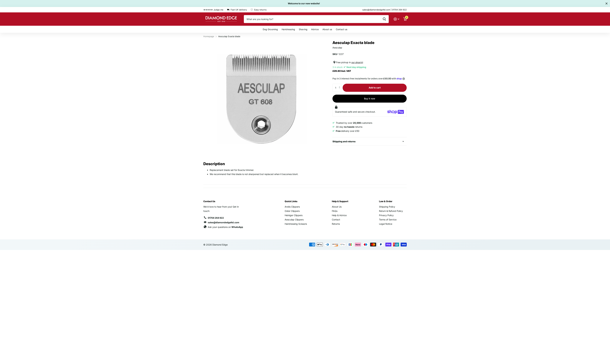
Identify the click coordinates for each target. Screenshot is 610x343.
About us (327, 29)
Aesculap (337, 47)
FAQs (334, 211)
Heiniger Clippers (293, 215)
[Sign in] (396, 19)
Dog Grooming (270, 29)
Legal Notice (385, 223)
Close (606, 3)
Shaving (303, 29)
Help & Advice (339, 215)
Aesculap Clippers (294, 219)
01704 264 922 (216, 217)
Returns (336, 223)
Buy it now (369, 98)
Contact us (341, 29)
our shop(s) (357, 62)
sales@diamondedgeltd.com (223, 222)
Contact (336, 219)
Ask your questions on (225, 227)
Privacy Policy (386, 215)
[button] (340, 85)
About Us (337, 206)
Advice (315, 29)
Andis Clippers (292, 206)
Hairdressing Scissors (296, 223)
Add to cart (375, 87)
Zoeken (384, 19)
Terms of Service (387, 219)
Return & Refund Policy (391, 211)
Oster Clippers (292, 211)
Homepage (208, 36)
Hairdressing (288, 29)
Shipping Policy (387, 206)
